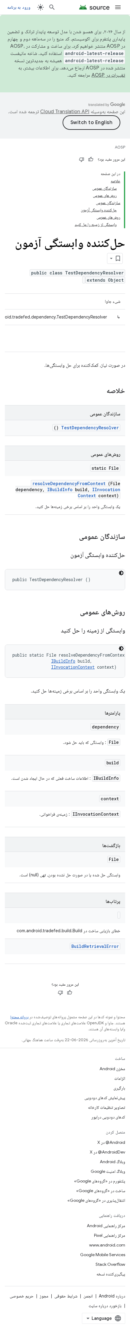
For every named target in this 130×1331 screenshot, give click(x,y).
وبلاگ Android (112, 1161)
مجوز (44, 1296)
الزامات (119, 1078)
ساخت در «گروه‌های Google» (100, 1190)
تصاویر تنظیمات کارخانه (106, 1107)
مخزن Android (112, 1068)
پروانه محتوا (19, 1016)
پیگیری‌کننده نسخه (110, 1274)
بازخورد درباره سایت (105, 1305)
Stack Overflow (110, 1264)
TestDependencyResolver (90, 427)
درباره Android (112, 1296)
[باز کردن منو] (118, 7)
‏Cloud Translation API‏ (64, 112)
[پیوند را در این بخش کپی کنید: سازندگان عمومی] (71, 537)
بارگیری (119, 1088)
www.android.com (107, 1245)
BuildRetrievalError (95, 946)
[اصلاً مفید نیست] (81, 159)
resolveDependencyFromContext (69, 483)
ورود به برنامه (18, 7)
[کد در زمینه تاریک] (121, 573)
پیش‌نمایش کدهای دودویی (104, 1097)
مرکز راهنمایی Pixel (109, 1235)
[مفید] (90, 159)
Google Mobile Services (102, 1254)
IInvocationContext (73, 667)
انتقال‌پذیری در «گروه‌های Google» (96, 1200)
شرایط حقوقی (65, 1296)
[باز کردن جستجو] (52, 7)
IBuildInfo (60, 489)
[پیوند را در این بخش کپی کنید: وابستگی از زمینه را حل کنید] (53, 631)
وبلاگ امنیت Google (108, 1171)
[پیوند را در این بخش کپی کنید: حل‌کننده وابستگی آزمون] (63, 555)
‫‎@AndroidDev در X (107, 1152)
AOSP (120, 147)
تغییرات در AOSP (108, 75)
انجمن (88, 1296)
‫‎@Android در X (111, 1142)
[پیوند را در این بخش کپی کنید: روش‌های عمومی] (72, 612)
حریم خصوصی (22, 1296)
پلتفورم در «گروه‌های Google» (99, 1181)
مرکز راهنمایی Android (106, 1225)
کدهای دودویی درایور (108, 1117)
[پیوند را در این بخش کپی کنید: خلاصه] (99, 391)
